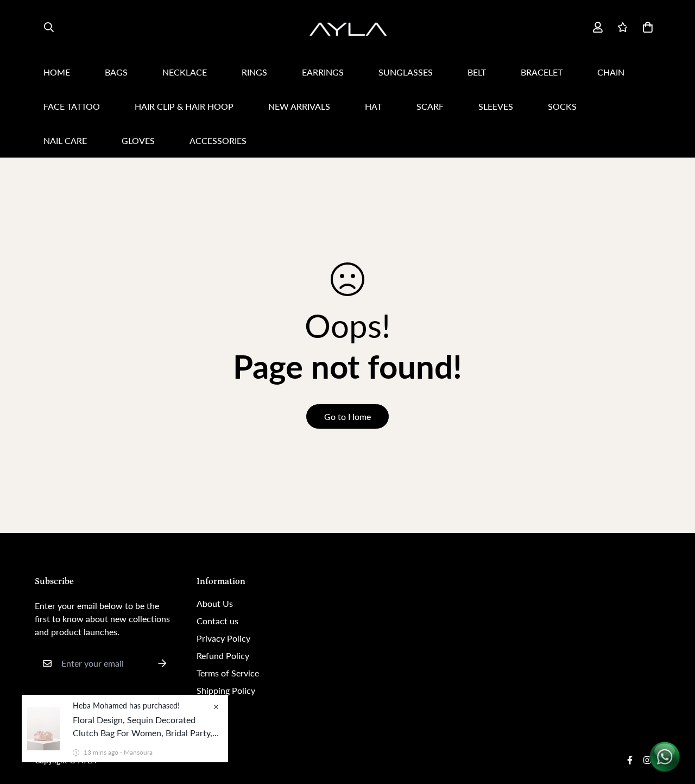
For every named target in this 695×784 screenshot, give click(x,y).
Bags (116, 72)
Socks (562, 106)
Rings (254, 72)
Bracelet (542, 72)
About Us (215, 603)
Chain (610, 72)
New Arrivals (299, 106)
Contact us (217, 621)
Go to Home (347, 416)
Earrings (323, 72)
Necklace (184, 72)
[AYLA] (347, 27)
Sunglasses (405, 72)
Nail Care (65, 140)
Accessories (218, 140)
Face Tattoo (71, 106)
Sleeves (495, 106)
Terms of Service (228, 673)
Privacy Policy (223, 638)
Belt (476, 72)
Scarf (430, 106)
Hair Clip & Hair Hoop (184, 106)
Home (56, 72)
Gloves (138, 140)
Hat (373, 106)
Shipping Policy (226, 690)
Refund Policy (223, 655)
